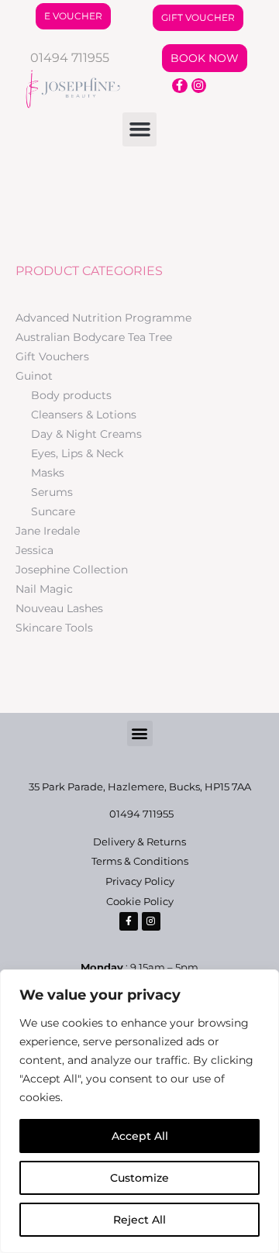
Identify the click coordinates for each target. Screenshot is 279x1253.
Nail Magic (44, 589)
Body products (71, 395)
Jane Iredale (48, 531)
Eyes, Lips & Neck (77, 453)
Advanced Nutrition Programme (103, 318)
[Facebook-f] (180, 86)
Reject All (139, 1220)
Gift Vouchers (52, 356)
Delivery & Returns (139, 841)
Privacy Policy (139, 881)
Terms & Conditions (139, 861)
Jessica (34, 550)
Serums (52, 492)
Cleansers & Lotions (83, 415)
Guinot (34, 376)
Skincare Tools (54, 628)
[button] (139, 129)
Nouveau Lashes (59, 608)
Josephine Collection (72, 570)
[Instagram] (199, 86)
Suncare (53, 511)
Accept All (140, 1136)
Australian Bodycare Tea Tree (94, 337)
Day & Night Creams (86, 434)
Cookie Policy (140, 901)
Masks (47, 473)
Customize (139, 1178)
